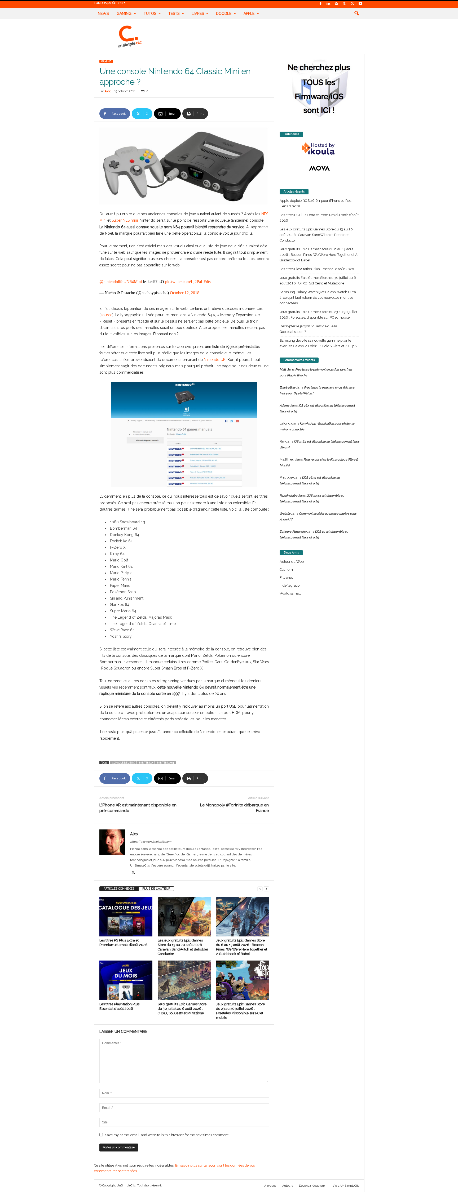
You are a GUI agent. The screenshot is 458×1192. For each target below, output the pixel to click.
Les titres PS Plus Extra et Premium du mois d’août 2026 (319, 217)
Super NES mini (124, 220)
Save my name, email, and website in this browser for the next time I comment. (167, 1135)
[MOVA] (319, 168)
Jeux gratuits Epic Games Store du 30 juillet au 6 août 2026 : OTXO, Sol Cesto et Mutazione (182, 1008)
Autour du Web (292, 562)
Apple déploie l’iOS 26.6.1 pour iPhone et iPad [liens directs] (315, 203)
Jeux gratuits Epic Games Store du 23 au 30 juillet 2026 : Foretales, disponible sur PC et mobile (318, 314)
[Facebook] (321, 4)
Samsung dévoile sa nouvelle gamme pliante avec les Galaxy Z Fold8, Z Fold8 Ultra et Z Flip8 (318, 343)
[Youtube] (360, 4)
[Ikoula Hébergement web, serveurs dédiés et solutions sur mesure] (319, 149)
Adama (284, 405)
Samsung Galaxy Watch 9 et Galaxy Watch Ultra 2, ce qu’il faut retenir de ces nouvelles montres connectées (318, 297)
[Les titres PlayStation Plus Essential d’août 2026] (125, 980)
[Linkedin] (328, 4)
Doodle (223, 13)
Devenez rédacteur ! (313, 1185)
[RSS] (336, 4)
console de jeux (123, 762)
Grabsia (285, 513)
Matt (283, 369)
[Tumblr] (344, 4)
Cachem (286, 570)
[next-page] (266, 888)
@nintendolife (111, 281)
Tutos (150, 13)
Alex (108, 91)
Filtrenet (286, 577)
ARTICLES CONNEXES (119, 888)
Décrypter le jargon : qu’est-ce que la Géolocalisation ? (308, 329)
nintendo (146, 762)
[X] (352, 4)
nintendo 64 (165, 762)
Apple (249, 13)
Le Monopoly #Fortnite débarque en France (234, 808)
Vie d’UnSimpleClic (346, 1185)
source (106, 315)
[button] (356, 13)
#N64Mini (133, 281)
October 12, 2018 (184, 293)
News (103, 13)
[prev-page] (260, 888)
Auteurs (287, 1185)
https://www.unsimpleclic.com (150, 841)
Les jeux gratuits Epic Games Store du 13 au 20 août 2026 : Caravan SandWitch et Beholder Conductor (316, 234)
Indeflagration (291, 585)
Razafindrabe (288, 495)
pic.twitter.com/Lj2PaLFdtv (188, 281)
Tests (173, 13)
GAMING (106, 61)
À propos (270, 1185)
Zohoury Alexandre (293, 531)
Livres (198, 13)
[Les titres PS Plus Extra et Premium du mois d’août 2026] (125, 916)
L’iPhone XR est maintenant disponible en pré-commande (138, 808)
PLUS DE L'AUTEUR (156, 888)
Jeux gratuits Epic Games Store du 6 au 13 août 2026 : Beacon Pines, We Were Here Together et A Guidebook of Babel (319, 254)
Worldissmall (290, 593)
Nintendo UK (215, 360)
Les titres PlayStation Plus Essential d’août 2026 (317, 269)
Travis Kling (287, 387)
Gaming (124, 13)
